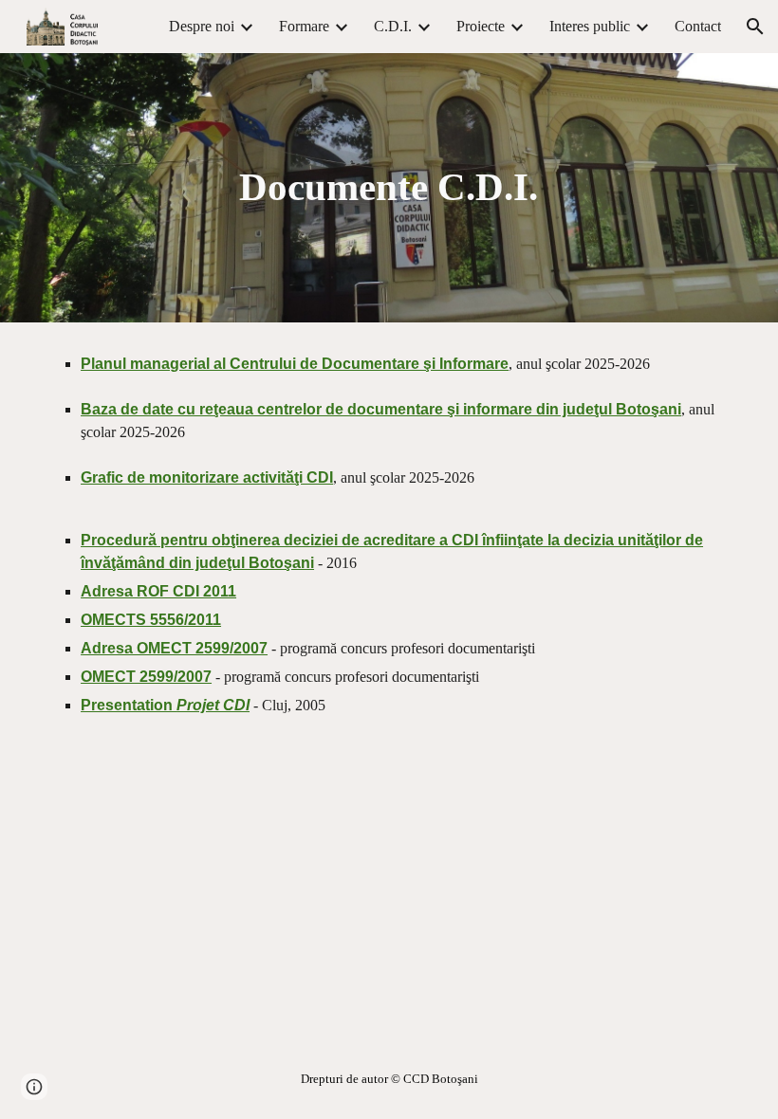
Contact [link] (698, 26)
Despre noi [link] (201, 26)
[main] (389, 187)
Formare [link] (304, 26)
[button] (755, 26)
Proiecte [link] (480, 26)
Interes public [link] (589, 26)
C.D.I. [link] (393, 26)
